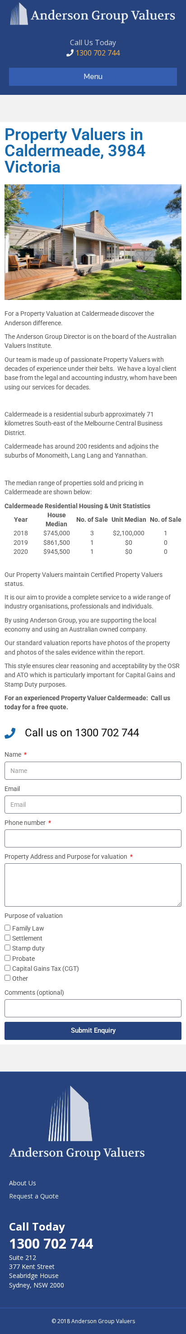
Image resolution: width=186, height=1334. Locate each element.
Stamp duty (28, 948)
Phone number (26, 822)
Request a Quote (34, 1196)
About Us (22, 1183)
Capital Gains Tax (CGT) (45, 968)
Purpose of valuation (34, 915)
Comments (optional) (34, 992)
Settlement (27, 938)
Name (14, 754)
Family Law (28, 928)
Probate (23, 958)
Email (12, 788)
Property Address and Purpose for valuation (67, 856)
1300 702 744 (97, 53)
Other (20, 978)
